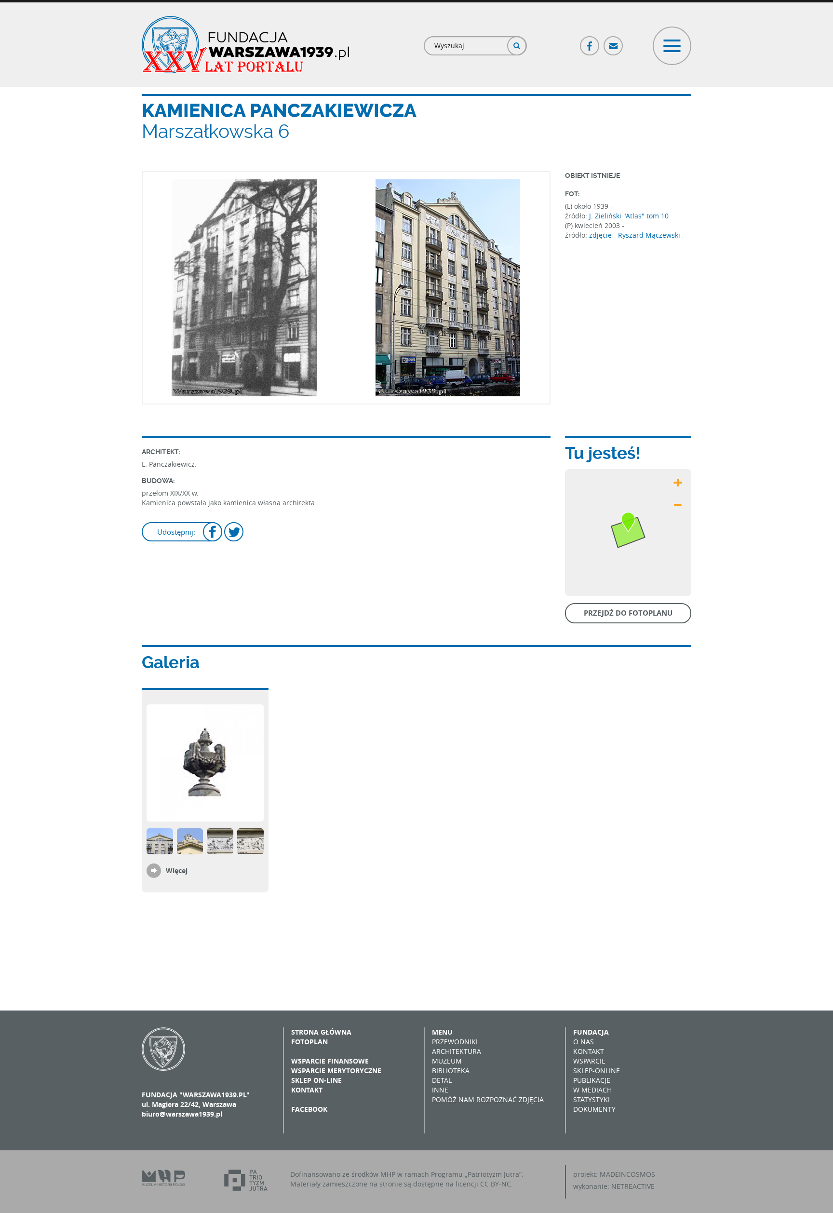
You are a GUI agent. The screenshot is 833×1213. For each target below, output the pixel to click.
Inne (440, 1089)
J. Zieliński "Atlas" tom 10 (629, 215)
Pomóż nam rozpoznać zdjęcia (488, 1099)
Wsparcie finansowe (330, 1060)
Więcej (177, 870)
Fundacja (591, 1032)
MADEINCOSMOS (627, 1174)
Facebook (590, 41)
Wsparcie (589, 1060)
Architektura (456, 1051)
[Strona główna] (245, 44)
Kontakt (306, 1089)
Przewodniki (455, 1041)
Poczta (614, 41)
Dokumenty (594, 1109)
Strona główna (321, 1032)
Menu (442, 1032)
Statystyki (591, 1099)
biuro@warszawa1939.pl (182, 1114)
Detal (442, 1080)
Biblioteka (451, 1070)
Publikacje (591, 1080)
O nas (583, 1041)
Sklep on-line (316, 1080)
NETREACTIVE (633, 1186)
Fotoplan (309, 1041)
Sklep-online (596, 1070)
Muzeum (447, 1060)
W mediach (592, 1089)
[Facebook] (212, 533)
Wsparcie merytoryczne (336, 1070)
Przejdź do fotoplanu (628, 613)
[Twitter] (233, 533)
